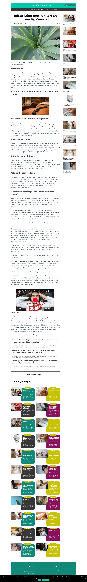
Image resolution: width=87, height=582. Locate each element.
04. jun (53, 512)
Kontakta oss (53, 9)
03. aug (27, 512)
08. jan (27, 466)
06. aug (53, 497)
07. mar (53, 544)
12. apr (53, 403)
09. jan (53, 450)
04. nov (27, 481)
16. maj (53, 528)
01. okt (27, 497)
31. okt (53, 481)
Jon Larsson (23, 23)
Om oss (40, 9)
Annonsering (33, 9)
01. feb (53, 435)
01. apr (27, 419)
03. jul (27, 388)
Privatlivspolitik (45, 580)
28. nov (53, 466)
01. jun (53, 388)
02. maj (27, 544)
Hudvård (57, 23)
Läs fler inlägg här (35, 375)
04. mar (53, 419)
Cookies (46, 9)
